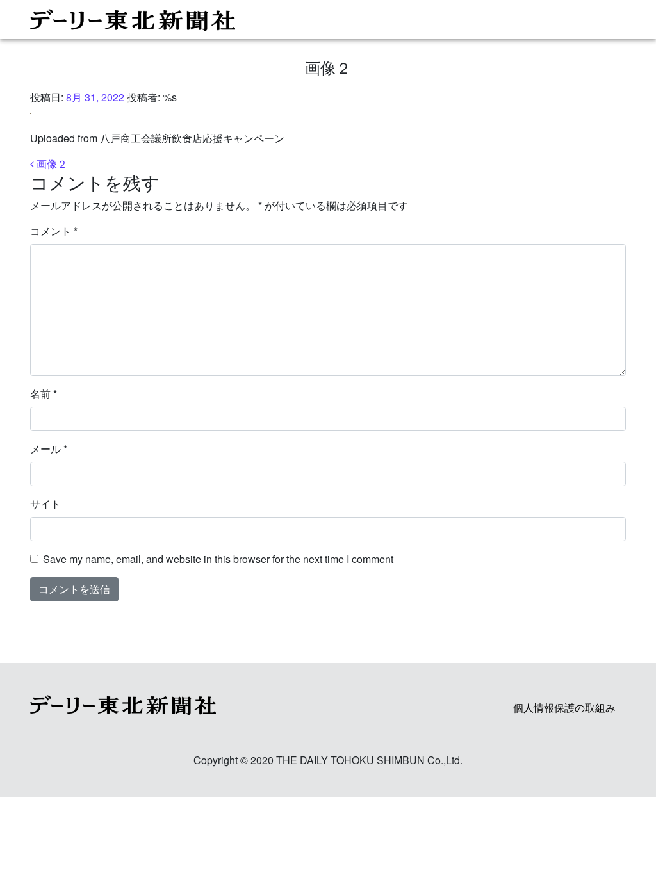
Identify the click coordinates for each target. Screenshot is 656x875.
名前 (43, 393)
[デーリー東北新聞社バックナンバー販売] (323, 19)
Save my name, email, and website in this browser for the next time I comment (218, 559)
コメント (54, 231)
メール (48, 448)
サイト (45, 503)
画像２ (50, 163)
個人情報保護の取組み (564, 707)
